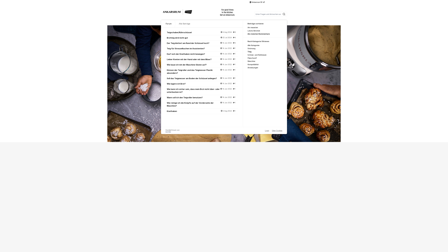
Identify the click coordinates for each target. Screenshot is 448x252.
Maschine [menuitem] (251, 61)
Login (267, 131)
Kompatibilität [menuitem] (253, 64)
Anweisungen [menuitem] (253, 68)
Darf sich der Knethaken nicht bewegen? (201, 54)
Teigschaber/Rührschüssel (201, 32)
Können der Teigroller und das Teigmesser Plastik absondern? (201, 71)
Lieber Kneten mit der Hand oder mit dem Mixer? (201, 59)
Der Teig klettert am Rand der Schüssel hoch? (201, 43)
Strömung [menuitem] (251, 48)
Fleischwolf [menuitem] (252, 58)
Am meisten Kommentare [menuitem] (259, 34)
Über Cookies (277, 131)
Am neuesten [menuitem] (253, 27)
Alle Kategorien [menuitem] (253, 45)
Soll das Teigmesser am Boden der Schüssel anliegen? (201, 78)
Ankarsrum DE (257, 2)
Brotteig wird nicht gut (201, 38)
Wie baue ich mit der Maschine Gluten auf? (201, 65)
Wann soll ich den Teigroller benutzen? (201, 97)
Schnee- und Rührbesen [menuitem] (257, 55)
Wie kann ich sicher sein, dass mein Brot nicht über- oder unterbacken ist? (201, 90)
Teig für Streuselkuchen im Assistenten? (201, 48)
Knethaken (201, 111)
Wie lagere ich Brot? (201, 84)
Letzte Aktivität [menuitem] (254, 31)
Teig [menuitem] (249, 52)
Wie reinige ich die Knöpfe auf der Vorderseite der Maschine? (201, 104)
